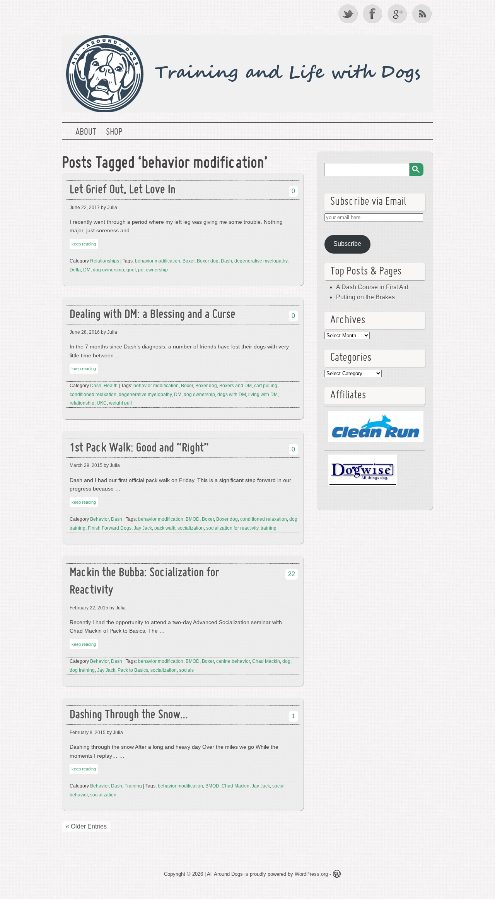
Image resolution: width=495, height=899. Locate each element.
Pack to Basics (133, 670)
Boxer (189, 261)
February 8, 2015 (88, 732)
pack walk (164, 528)
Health (111, 385)
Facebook (373, 13)
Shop (114, 132)
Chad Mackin (266, 661)
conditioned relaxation (93, 394)
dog (286, 661)
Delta (75, 270)
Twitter (348, 13)
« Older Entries (86, 826)
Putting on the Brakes (365, 297)
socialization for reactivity (232, 528)
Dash (226, 261)
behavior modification (157, 261)
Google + (397, 13)
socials (186, 670)
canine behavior (233, 661)
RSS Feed (422, 13)
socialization (191, 528)
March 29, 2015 (86, 465)
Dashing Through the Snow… (129, 715)
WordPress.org (311, 874)
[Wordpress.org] (337, 875)
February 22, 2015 (89, 608)
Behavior (99, 519)
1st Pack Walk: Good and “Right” (139, 448)
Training (133, 786)
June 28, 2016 (85, 332)
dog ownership (108, 270)
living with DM (263, 394)
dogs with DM (231, 394)
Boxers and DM (235, 385)
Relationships (104, 261)
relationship (82, 403)
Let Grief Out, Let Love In (123, 190)
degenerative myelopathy (260, 261)
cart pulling (265, 385)
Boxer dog (207, 261)
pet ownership (153, 270)
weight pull (120, 403)
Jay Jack (143, 528)
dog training (82, 670)
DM (86, 270)
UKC (102, 403)
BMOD (193, 519)
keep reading (84, 244)
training (269, 528)
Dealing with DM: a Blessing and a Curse (153, 315)
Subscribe (347, 243)
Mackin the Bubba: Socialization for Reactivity (144, 582)
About (85, 132)
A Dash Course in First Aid (372, 287)
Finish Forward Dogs (109, 528)
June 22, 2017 (85, 207)
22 (291, 574)
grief (131, 270)
